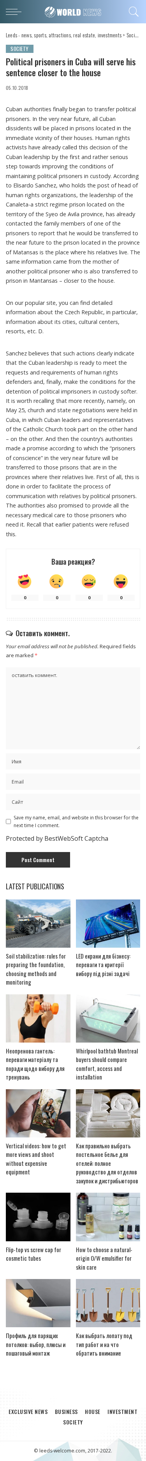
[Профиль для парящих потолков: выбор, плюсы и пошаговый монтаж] (38, 1303)
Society (20, 48)
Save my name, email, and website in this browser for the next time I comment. (76, 821)
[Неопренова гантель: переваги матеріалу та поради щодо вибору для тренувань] (38, 1018)
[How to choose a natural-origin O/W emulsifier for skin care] (108, 1217)
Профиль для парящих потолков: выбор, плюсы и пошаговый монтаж (35, 1344)
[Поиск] (132, 11)
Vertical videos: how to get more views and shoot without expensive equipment (36, 1158)
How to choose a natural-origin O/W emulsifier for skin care (104, 1258)
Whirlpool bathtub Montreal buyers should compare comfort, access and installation (107, 1063)
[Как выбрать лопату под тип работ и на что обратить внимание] (108, 1303)
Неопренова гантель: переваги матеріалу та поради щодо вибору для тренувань (35, 1063)
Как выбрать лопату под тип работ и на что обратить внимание (104, 1344)
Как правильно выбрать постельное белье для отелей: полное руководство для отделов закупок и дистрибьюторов (107, 1163)
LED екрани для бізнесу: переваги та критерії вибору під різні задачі (103, 965)
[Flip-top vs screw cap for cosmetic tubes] (38, 1217)
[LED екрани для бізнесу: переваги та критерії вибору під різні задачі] (108, 923)
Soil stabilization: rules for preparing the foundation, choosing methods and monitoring (36, 969)
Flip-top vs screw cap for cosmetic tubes (33, 1254)
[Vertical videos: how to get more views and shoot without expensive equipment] (38, 1113)
